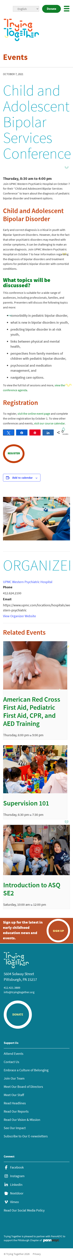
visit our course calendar (49, 423)
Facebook (17, 1167)
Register (14, 453)
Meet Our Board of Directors (23, 1086)
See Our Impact (15, 1128)
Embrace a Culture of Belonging (26, 1070)
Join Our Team (14, 1078)
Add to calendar (22, 477)
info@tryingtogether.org (19, 992)
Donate (51, 9)
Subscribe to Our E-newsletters (26, 1136)
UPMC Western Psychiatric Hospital (27, 582)
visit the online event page (34, 413)
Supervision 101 (26, 804)
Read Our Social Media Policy (24, 1210)
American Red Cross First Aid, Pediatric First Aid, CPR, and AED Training (31, 712)
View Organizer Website (19, 616)
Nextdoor (16, 1193)
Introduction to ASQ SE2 (31, 890)
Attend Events (13, 1053)
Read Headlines (15, 1103)
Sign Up (58, 931)
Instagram (17, 1176)
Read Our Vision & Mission (22, 1119)
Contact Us (11, 1062)
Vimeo (14, 1202)
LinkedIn (16, 1184)
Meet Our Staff (14, 1095)
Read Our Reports (16, 1111)
